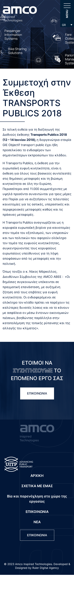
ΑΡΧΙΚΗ (37, 476)
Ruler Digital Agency (45, 568)
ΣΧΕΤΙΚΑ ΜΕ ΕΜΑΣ (37, 486)
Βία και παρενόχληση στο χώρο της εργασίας (37, 498)
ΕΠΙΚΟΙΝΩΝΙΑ (37, 393)
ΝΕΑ (37, 522)
